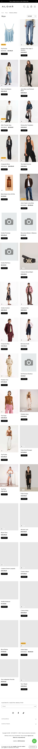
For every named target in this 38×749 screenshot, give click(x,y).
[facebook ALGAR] (18, 713)
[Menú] (35, 7)
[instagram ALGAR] (13, 713)
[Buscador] (24, 7)
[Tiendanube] (19, 741)
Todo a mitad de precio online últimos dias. (19, 1)
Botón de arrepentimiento (19, 737)
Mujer (6, 12)
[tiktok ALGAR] (23, 713)
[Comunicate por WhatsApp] (34, 741)
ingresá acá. (31, 735)
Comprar (4, 53)
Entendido (32, 746)
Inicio (2, 12)
